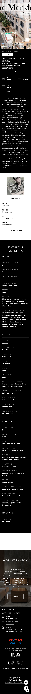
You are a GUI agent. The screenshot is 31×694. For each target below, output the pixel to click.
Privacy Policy (15, 680)
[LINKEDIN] (18, 663)
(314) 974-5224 (7, 212)
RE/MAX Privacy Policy (15, 682)
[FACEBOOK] (8, 663)
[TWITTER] (22, 663)
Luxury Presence (20, 668)
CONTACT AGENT (15, 230)
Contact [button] (15, 596)
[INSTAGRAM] (13, 663)
